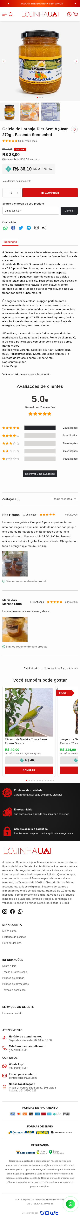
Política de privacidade (15, 983)
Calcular (69, 210)
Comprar (52, 192)
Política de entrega (13, 977)
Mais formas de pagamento (17, 181)
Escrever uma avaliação (40, 473)
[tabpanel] (40, 313)
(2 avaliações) (28, 141)
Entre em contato (12, 1013)
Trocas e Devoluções (14, 971)
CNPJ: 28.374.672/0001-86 (40, 1204)
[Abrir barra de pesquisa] (11, 14)
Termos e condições (14, 989)
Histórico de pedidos (14, 936)
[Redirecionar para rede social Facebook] (12, 911)
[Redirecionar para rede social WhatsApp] (20, 911)
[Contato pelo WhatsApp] (70, 1204)
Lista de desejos (11, 942)
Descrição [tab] (10, 241)
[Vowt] (40, 1212)
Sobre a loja (9, 965)
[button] (4, 14)
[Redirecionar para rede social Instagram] (4, 911)
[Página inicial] (40, 14)
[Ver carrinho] (75, 14)
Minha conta (9, 930)
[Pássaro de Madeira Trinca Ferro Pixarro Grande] (29, 712)
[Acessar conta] (69, 14)
